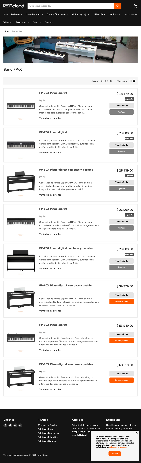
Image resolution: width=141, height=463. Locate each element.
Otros (36, 22)
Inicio (6, 31)
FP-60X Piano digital (53, 209)
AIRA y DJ (98, 14)
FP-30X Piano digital (53, 93)
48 (111, 81)
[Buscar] (117, 6)
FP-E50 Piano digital (53, 132)
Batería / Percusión (57, 14)
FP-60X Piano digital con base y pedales (66, 285)
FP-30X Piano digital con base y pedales (66, 170)
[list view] (134, 81)
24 (102, 81)
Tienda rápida (121, 105)
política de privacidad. (118, 447)
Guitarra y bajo (80, 14)
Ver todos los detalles (50, 118)
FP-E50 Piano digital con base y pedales (66, 248)
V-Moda (114, 14)
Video (6, 22)
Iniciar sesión (131, 14)
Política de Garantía (47, 441)
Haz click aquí (112, 425)
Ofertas (49, 22)
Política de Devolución (48, 433)
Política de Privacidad (48, 437)
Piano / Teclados (11, 14)
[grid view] (130, 81)
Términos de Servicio (47, 425)
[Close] (136, 432)
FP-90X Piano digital (53, 325)
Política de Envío (45, 429)
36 (106, 81)
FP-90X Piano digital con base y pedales (66, 364)
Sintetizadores (33, 14)
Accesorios (21, 22)
